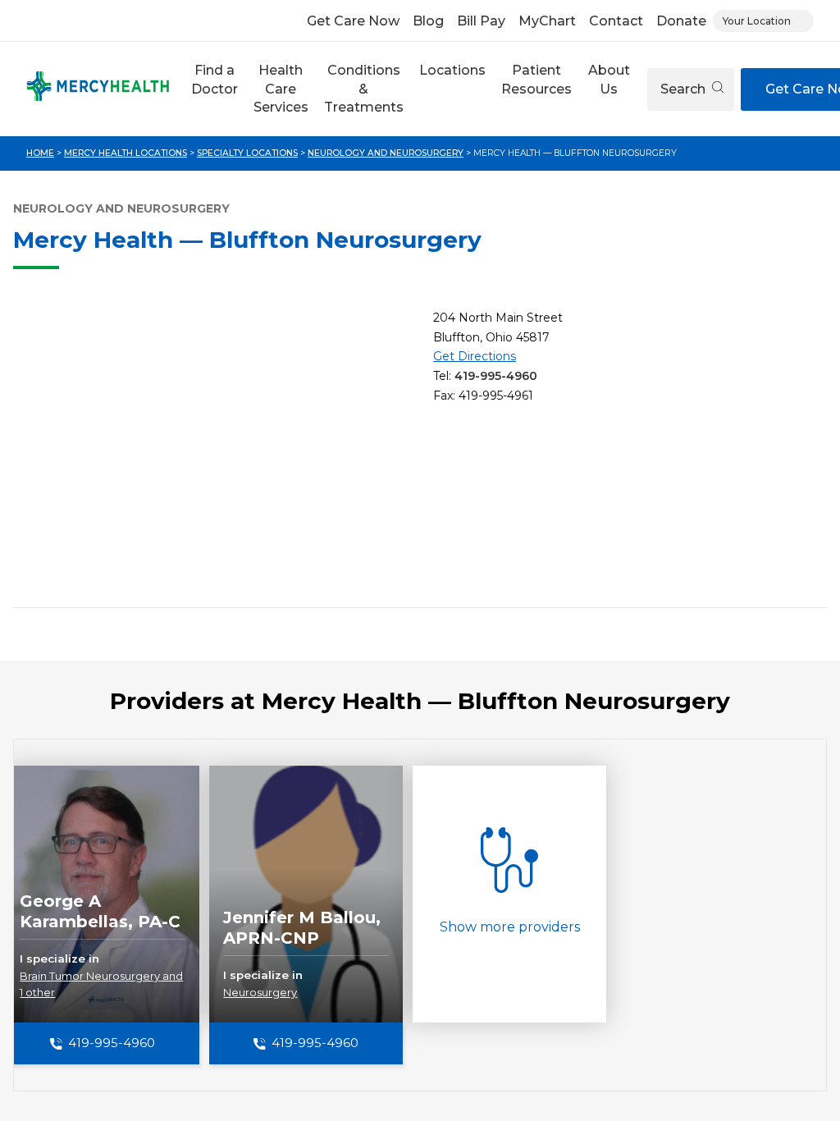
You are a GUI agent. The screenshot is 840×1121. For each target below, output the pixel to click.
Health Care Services (280, 88)
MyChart (547, 21)
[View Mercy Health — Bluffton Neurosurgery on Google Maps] (216, 451)
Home (40, 153)
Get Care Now (353, 21)
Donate (681, 21)
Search (684, 89)
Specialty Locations (247, 153)
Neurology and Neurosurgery (385, 153)
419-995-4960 (495, 375)
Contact (616, 21)
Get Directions (474, 356)
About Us (609, 79)
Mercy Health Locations (125, 153)
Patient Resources (536, 79)
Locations (452, 70)
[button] (214, 89)
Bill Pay (481, 21)
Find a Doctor (214, 79)
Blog (428, 21)
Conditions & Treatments (364, 88)
